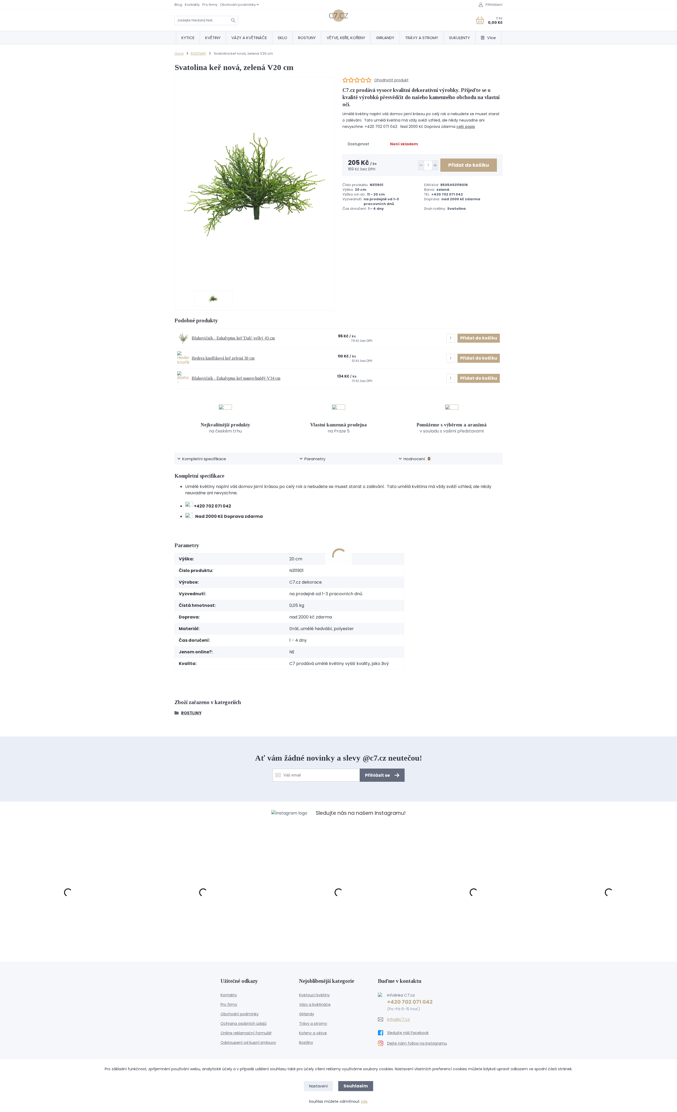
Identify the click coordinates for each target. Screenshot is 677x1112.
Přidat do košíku (468, 165)
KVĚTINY (213, 37)
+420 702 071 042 (410, 1002)
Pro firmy (209, 4)
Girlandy (306, 1014)
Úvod (179, 53)
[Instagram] (417, 1043)
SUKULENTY (459, 37)
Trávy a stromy (313, 1023)
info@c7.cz (398, 1019)
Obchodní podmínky (238, 4)
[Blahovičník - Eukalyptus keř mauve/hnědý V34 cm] (183, 378)
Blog (178, 4)
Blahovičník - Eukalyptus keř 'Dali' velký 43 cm (233, 338)
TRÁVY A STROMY (421, 37)
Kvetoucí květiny (314, 995)
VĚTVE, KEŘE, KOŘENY (346, 37)
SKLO (282, 37)
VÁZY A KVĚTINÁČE (249, 37)
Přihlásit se (378, 775)
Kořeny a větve (313, 1033)
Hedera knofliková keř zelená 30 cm (223, 358)
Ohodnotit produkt (391, 80)
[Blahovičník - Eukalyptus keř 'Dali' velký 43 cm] (183, 338)
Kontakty (192, 4)
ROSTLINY (307, 37)
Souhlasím (356, 1086)
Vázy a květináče (315, 1004)
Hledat (233, 20)
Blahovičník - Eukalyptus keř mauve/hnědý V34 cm (236, 378)
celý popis (465, 126)
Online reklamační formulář (246, 1033)
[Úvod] (338, 15)
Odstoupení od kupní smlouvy (248, 1042)
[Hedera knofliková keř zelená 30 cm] (183, 358)
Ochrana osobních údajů (244, 1023)
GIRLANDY (385, 37)
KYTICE (187, 37)
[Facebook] (417, 1032)
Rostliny (306, 1042)
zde (364, 1101)
